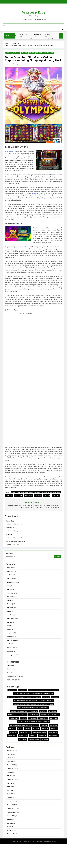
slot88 (8, 644)
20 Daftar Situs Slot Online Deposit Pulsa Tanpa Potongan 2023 (24, 697)
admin (8, 64)
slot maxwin (12, 735)
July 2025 (9, 776)
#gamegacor (12, 690)
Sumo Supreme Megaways (15, 541)
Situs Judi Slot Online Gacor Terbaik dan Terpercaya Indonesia (33, 721)
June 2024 (10, 786)
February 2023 (11, 834)
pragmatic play (43, 718)
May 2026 (10, 757)
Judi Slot (31, 53)
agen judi (46, 697)
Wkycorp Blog (33, 12)
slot (20, 728)
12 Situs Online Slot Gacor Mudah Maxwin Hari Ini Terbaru (43, 690)
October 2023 (11, 816)
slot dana (9, 625)
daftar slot (43, 711)
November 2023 (11, 812)
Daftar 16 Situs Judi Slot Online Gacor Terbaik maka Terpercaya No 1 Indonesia (33, 700)
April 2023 (10, 826)
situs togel (53, 725)
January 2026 (11, 765)
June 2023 (10, 819)
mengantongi (36, 194)
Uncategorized (49, 53)
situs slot (44, 725)
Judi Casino (18, 495)
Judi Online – (9, 151)
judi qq (9, 600)
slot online (23, 735)
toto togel (45, 739)
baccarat (9, 567)
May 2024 (10, 790)
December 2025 (11, 768)
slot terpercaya (53, 735)
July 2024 (9, 783)
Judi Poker (24, 53)
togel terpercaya (34, 739)
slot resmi (33, 735)
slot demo (10, 629)
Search (57, 557)
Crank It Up (23, 34)
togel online (10, 651)
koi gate (9, 611)
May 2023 (10, 823)
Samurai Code (36, 34)
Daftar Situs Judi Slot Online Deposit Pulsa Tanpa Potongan (33, 707)
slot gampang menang (39, 732)
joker (8, 586)
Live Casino (10, 615)
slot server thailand (12, 640)
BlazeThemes (51, 841)
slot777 (36, 728)
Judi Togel (39, 53)
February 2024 (11, 801)
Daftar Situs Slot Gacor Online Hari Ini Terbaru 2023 (24, 711)
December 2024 (11, 779)
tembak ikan (10, 647)
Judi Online (16, 53)
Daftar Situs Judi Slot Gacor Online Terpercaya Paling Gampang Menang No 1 (35, 492)
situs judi (53, 718)
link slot (23, 718)
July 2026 (9, 754)
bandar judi (10, 571)
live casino (32, 718)
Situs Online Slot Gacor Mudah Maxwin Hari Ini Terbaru (24, 725)
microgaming (10, 618)
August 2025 (10, 772)
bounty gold (10, 578)
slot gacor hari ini (25, 732)
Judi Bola (8, 53)
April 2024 (10, 794)
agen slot (55, 697)
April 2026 (10, 761)
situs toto (12, 728)
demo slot (52, 711)
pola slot (9, 622)
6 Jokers (47, 34)
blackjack (9, 575)
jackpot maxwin (11, 582)
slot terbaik (42, 735)
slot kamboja (10, 636)
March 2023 (10, 830)
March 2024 (10, 797)
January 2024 (11, 805)
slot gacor (10, 633)
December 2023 (11, 808)
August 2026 (10, 750)
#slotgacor (22, 690)
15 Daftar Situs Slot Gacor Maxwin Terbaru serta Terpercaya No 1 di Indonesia (33, 693)
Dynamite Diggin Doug (13, 679)
